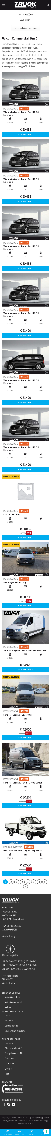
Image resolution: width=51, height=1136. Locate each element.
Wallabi (30, 1123)
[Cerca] (48, 4)
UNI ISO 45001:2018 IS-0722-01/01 (18, 969)
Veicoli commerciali (13, 1002)
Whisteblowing (8, 936)
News (7, 1015)
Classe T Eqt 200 (11, 514)
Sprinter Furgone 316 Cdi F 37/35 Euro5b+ (23, 782)
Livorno (8, 1069)
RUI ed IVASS (7, 979)
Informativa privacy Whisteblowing (33, 1120)
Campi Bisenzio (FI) (13, 1053)
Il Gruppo (9, 1020)
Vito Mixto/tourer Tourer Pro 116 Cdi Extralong (21, 113)
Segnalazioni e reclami (15, 1031)
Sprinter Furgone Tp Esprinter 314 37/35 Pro (24, 650)
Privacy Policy (36, 1117)
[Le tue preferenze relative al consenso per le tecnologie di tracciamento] (46, 1131)
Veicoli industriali (12, 997)
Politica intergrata (10, 976)
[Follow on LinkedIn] (13, 1104)
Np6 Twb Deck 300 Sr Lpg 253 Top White (22, 850)
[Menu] (4, 4)
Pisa (7, 1074)
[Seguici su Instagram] (8, 1104)
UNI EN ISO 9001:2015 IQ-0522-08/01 (19, 961)
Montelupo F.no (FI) (13, 1048)
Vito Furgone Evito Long (14, 582)
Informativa (13, 1120)
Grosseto (9, 1058)
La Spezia (9, 1063)
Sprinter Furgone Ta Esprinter (17, 714)
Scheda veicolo (25, 134)
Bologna (9, 1043)
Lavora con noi (11, 1025)
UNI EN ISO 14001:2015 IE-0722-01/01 (20, 965)
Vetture (8, 1007)
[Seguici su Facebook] (4, 1104)
